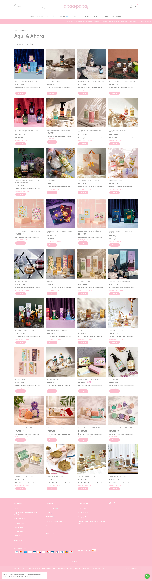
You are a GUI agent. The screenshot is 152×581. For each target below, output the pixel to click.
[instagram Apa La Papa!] (110, 503)
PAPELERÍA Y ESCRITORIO (81, 16)
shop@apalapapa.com (86, 517)
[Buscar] (43, 6)
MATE (96, 16)
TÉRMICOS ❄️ (63, 16)
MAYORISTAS (18, 527)
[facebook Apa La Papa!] (114, 503)
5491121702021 (82, 508)
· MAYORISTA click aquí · (124, 21)
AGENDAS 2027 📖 (36, 16)
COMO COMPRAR (19, 519)
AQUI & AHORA (117, 16)
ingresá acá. (85, 568)
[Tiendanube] (131, 568)
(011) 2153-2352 (83, 513)
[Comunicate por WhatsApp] (147, 576)
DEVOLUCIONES (19, 523)
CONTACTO (18, 540)
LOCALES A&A (18, 532)
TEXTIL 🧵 (50, 16)
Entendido (30, 576)
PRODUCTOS (18, 536)
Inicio (16, 30)
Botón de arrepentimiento (98, 568)
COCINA (105, 16)
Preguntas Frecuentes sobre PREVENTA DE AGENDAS (28, 514)
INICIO (16, 508)
